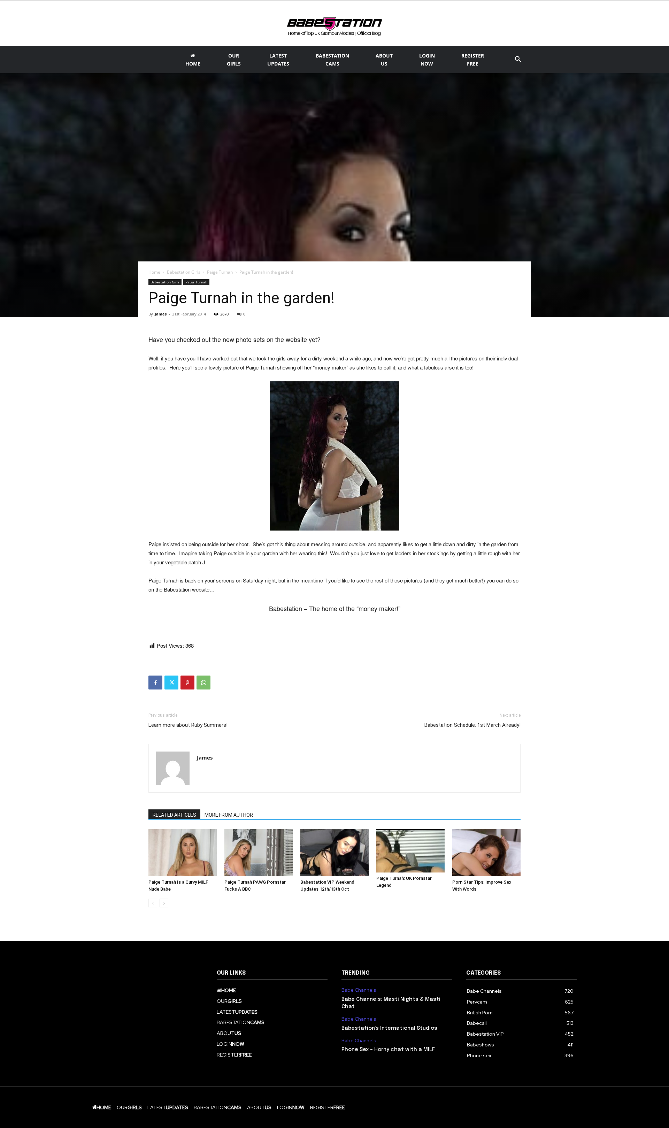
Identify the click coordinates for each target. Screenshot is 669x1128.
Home (154, 272)
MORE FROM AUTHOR (229, 815)
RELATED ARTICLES (174, 815)
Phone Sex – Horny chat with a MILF (388, 1049)
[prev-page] (152, 903)
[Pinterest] (187, 682)
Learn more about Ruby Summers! (188, 725)
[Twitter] (171, 682)
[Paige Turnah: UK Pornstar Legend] (410, 850)
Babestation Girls (183, 272)
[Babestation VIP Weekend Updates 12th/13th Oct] (334, 852)
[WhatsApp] (203, 682)
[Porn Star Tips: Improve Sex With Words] (486, 852)
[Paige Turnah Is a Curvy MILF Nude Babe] (182, 852)
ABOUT (384, 59)
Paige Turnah (220, 272)
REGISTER (472, 59)
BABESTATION (332, 59)
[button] (517, 60)
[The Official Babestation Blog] (334, 24)
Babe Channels (358, 990)
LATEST (278, 59)
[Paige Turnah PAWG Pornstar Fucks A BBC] (258, 852)
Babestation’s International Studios (389, 1028)
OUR (234, 59)
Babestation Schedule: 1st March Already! (472, 725)
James (161, 314)
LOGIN (427, 59)
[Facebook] (155, 682)
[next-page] (164, 903)
